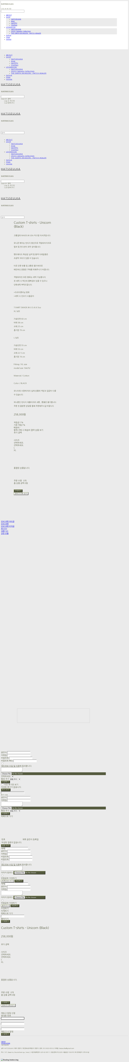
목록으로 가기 (7, 881)
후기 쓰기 (5, 790)
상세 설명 (5, 524)
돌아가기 (5, 905)
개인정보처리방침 (5, 1043)
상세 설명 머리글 (7, 521)
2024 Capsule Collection (21, 31)
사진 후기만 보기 (11, 785)
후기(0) (4, 529)
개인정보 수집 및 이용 (10, 766)
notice (8, 35)
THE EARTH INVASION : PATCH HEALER (26, 33)
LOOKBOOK (10, 27)
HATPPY (14, 23)
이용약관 (3, 1041)
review (8, 39)
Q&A (8, 37)
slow (13, 21)
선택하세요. (19, 443)
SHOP (8, 17)
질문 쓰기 (5, 845)
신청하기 (5, 1034)
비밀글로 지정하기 (9, 878)
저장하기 (5, 782)
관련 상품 (5, 533)
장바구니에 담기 (8, 1005)
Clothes (14, 25)
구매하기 (5, 921)
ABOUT (9, 15)
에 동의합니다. (16, 766)
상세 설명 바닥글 (7, 526)
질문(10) (4, 531)
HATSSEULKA (16, 19)
